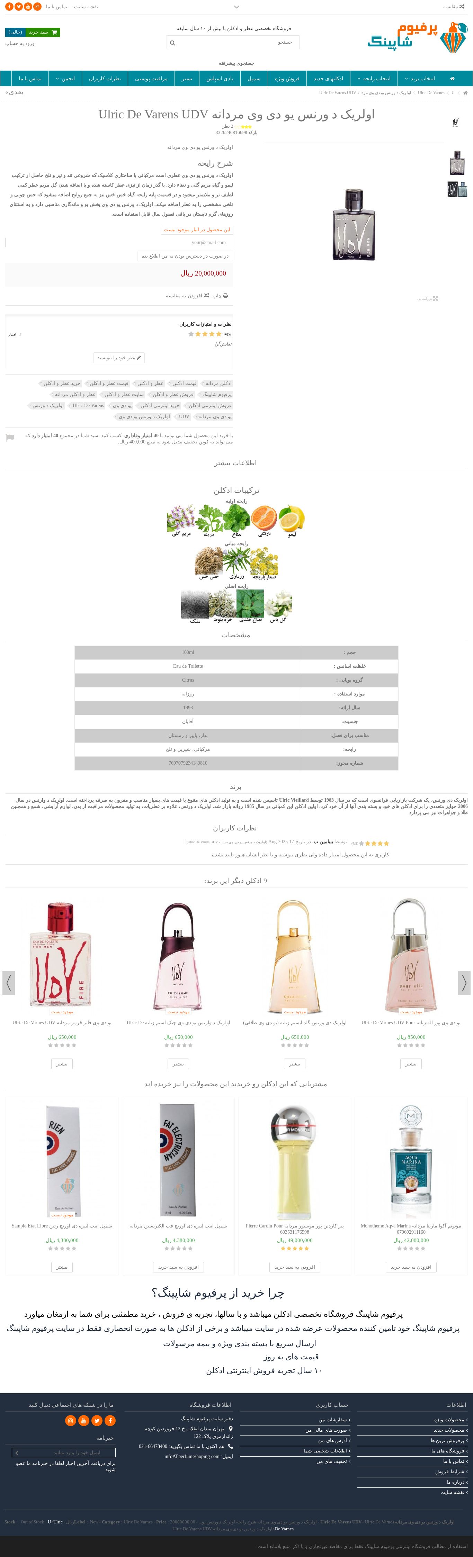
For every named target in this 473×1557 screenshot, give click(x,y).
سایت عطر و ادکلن (124, 394)
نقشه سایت (86, 6)
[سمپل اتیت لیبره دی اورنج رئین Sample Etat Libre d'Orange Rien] (62, 1160)
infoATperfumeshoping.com (192, 1456)
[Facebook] (9, 6)
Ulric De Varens (88, 405)
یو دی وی (122, 405)
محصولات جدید (449, 1430)
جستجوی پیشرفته (237, 63)
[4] (198, 334)
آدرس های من (332, 1440)
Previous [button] (464, 983)
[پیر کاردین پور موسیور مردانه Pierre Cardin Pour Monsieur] (295, 1160)
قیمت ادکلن (184, 383)
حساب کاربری (332, 1405)
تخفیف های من (331, 1461)
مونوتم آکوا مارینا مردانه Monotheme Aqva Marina (411, 1225)
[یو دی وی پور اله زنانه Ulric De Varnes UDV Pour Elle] (411, 957)
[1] (219, 334)
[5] (191, 334)
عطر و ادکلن (150, 383)
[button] (420, 78)
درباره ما (455, 1482)
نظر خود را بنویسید (117, 357)
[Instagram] (37, 6)
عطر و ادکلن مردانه (75, 394)
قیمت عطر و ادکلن (109, 383)
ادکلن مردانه (219, 383)
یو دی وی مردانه (215, 416)
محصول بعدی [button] (267, 225)
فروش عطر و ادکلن (173, 394)
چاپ (218, 295)
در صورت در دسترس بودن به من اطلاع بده (185, 256)
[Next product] (14, 92)
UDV (184, 416)
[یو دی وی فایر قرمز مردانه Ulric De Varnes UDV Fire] (62, 957)
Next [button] (8, 983)
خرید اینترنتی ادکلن (160, 405)
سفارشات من (333, 1419)
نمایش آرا (223, 344)
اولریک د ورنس (48, 405)
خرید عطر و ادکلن (62, 383)
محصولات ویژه (449, 1419)
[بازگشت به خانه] (466, 93)
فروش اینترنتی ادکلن (210, 405)
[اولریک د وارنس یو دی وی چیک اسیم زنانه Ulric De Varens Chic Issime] (178, 957)
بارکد (253, 132)
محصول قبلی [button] (440, 225)
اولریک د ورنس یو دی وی (144, 416)
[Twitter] (19, 6)
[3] (205, 334)
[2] (212, 334)
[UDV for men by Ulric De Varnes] (354, 224)
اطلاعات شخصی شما (325, 1451)
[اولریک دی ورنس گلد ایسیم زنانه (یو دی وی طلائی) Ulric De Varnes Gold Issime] (295, 957)
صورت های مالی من (326, 1430)
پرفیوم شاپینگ (217, 394)
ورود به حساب (20, 43)
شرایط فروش (449, 1471)
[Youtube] (28, 6)
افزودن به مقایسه (184, 295)
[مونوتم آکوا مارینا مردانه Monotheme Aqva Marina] (411, 1160)
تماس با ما (56, 6)
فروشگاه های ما (447, 1451)
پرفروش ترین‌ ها (447, 1440)
